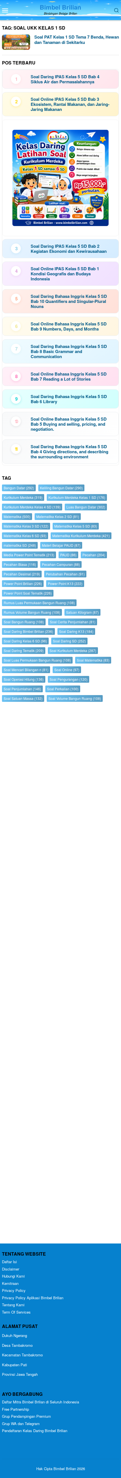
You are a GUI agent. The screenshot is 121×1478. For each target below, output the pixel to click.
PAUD (68, 554)
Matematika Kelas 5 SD (75, 526)
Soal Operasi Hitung (24, 679)
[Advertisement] (60, 974)
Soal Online (66, 669)
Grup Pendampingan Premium (26, 1416)
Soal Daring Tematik (24, 650)
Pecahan (93, 554)
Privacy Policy (14, 1290)
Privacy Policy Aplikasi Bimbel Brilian (32, 1297)
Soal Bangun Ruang (24, 621)
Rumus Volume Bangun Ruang (32, 612)
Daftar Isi (9, 1261)
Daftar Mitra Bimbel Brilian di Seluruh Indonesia (40, 1402)
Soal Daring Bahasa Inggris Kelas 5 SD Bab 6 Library (69, 399)
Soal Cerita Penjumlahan (72, 621)
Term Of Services (16, 1312)
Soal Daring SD (69, 640)
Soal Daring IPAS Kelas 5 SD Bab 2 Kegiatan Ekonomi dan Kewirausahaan (69, 249)
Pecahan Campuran (61, 564)
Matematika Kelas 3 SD (26, 526)
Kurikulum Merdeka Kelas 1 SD (76, 497)
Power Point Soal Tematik (28, 593)
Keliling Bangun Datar (61, 487)
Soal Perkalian (63, 688)
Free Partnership (15, 1409)
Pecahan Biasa (20, 564)
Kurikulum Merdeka (23, 497)
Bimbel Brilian (60, 7)
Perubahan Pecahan (65, 573)
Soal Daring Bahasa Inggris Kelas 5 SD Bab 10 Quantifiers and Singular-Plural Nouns (69, 301)
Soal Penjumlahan (22, 688)
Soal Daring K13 (76, 631)
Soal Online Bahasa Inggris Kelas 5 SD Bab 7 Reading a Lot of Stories (69, 376)
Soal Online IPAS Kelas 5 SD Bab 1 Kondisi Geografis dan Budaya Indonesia (65, 273)
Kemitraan (10, 1283)
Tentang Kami (13, 1304)
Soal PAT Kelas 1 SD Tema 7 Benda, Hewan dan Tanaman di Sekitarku (76, 40)
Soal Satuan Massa (23, 698)
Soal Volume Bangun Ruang (74, 698)
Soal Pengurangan (69, 679)
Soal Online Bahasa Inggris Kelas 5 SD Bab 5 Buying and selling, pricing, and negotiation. (69, 424)
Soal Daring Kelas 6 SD (25, 640)
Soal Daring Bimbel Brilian (28, 631)
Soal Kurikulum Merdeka (73, 650)
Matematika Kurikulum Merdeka (81, 535)
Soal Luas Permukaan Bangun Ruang (37, 660)
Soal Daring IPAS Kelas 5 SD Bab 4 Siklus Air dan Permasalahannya (65, 79)
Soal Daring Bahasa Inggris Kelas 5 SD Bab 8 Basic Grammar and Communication (69, 351)
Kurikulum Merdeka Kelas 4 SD (32, 506)
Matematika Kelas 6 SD (25, 535)
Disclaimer (10, 1269)
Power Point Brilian (23, 583)
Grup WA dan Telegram (21, 1423)
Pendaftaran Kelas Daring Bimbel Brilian (34, 1430)
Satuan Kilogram (82, 612)
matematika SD (20, 545)
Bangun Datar (19, 487)
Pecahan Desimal (22, 573)
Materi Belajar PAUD (61, 545)
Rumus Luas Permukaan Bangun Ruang (39, 602)
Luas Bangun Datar (85, 506)
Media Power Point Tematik (29, 554)
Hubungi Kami (13, 1276)
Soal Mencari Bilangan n (26, 669)
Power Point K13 (65, 583)
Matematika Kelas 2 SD (57, 516)
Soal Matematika (93, 660)
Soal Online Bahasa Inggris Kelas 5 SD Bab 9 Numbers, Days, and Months (69, 326)
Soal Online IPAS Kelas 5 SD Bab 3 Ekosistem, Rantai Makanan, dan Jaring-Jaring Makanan (70, 104)
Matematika (17, 516)
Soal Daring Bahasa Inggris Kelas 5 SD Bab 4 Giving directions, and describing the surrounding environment (69, 451)
